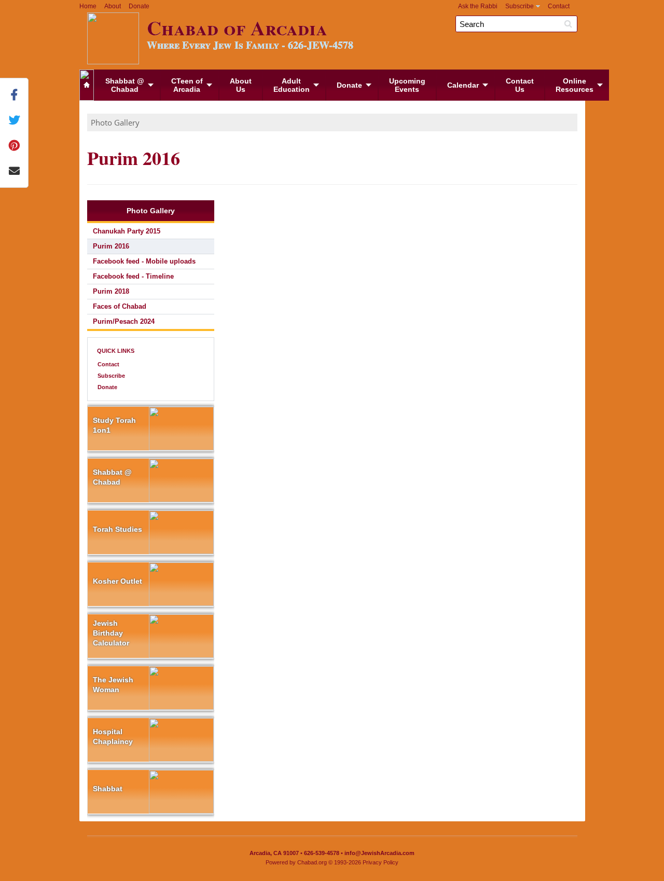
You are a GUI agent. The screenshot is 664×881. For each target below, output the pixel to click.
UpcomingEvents (407, 85)
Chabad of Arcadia (250, 32)
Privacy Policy (380, 862)
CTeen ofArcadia (187, 85)
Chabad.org (312, 862)
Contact (559, 6)
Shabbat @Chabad (124, 85)
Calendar (463, 85)
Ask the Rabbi (477, 6)
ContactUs (520, 85)
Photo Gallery (115, 122)
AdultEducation (291, 85)
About (112, 6)
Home (87, 6)
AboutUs (241, 85)
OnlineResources (574, 85)
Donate (139, 6)
